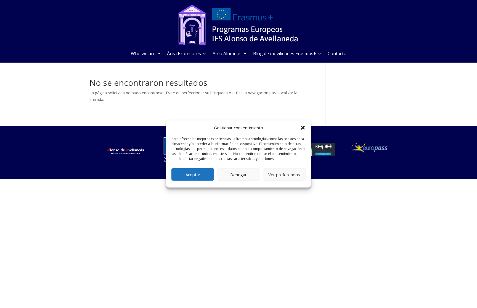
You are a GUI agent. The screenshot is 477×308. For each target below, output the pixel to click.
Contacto (337, 54)
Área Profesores (184, 54)
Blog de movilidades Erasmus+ (284, 54)
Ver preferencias (284, 174)
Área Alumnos (227, 54)
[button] (303, 127)
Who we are (143, 54)
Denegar (238, 174)
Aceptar (193, 174)
